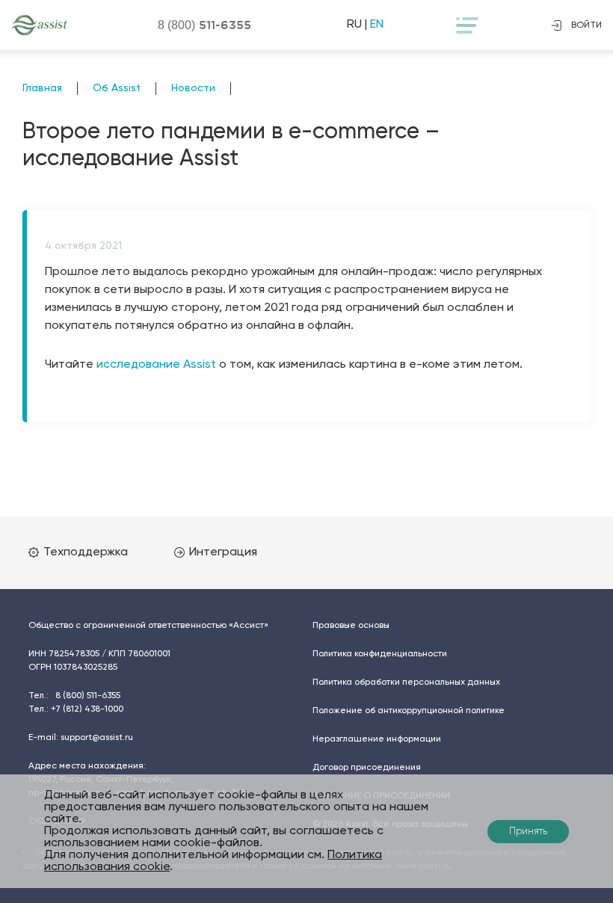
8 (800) (204, 24)
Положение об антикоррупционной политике (408, 710)
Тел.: (74, 695)
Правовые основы (350, 625)
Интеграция (223, 552)
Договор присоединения (366, 767)
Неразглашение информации (376, 739)
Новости (193, 88)
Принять (528, 831)
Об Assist (117, 88)
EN (376, 25)
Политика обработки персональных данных (406, 682)
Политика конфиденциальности (379, 654)
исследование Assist (156, 365)
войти (586, 25)
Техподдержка (85, 552)
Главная (42, 88)
